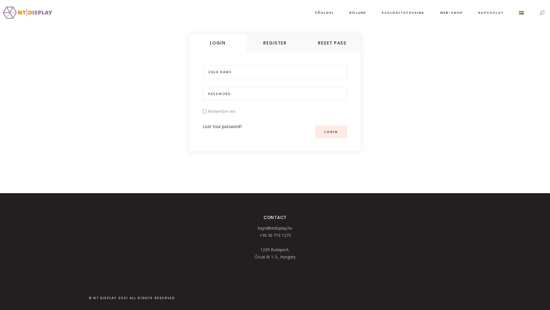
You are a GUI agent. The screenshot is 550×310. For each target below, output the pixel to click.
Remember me (221, 111)
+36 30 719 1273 (275, 235)
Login (218, 43)
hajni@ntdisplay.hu (275, 228)
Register (274, 43)
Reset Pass (332, 43)
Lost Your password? (222, 126)
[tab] (217, 43)
